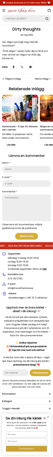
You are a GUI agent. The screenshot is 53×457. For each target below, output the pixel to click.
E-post (6, 177)
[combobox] (26, 18)
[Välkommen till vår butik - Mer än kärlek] (21, 10)
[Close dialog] (48, 417)
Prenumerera (26, 448)
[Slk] (47, 18)
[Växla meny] (4, 10)
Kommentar (9, 191)
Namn (6, 162)
